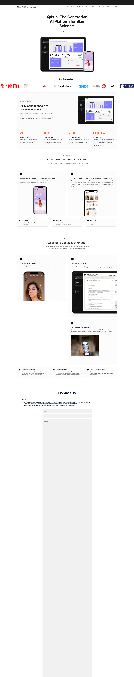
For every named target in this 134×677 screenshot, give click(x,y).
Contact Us (114, 6)
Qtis (93, 6)
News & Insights (83, 6)
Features (67, 6)
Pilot (90, 6)
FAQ (100, 6)
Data (97, 6)
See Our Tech (74, 6)
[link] (67, 12)
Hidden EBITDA (106, 6)
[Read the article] (14, 86)
